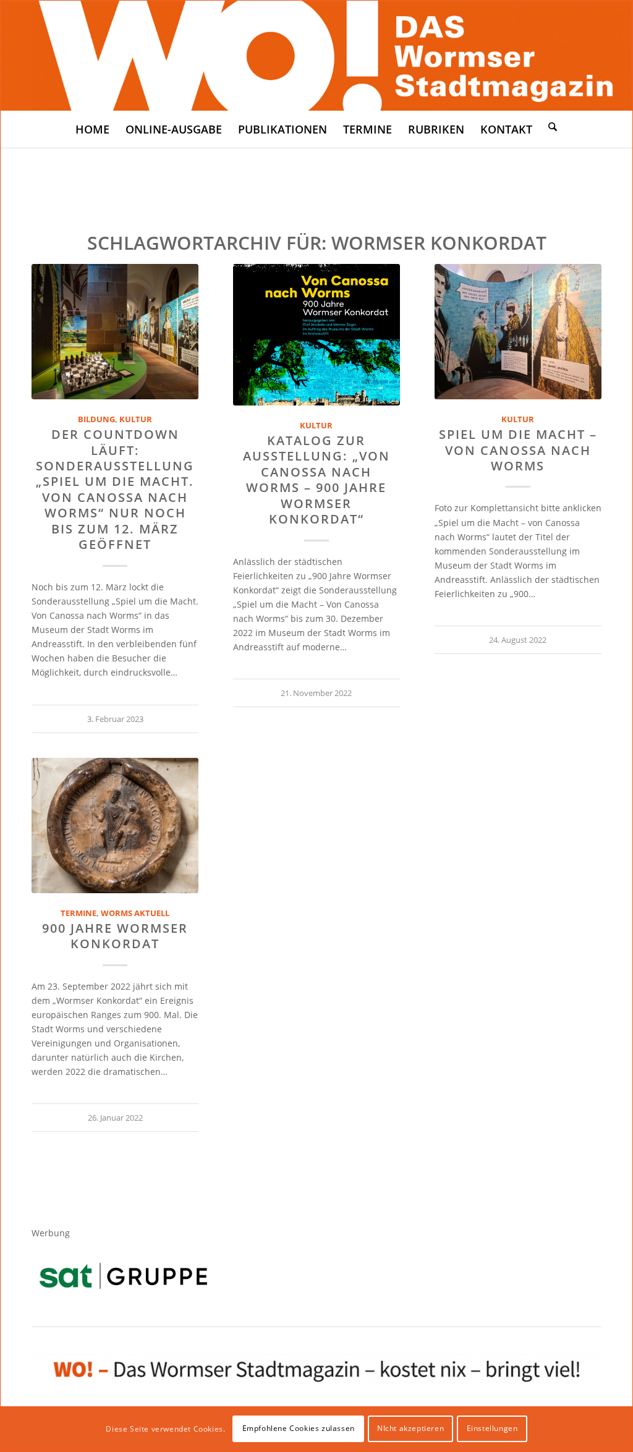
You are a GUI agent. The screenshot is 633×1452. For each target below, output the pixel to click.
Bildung (96, 419)
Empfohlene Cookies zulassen (298, 1428)
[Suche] (552, 126)
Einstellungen (492, 1428)
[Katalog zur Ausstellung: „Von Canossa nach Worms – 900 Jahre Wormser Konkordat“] (316, 334)
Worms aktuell (135, 913)
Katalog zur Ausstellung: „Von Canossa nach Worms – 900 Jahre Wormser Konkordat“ (316, 479)
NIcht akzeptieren (410, 1428)
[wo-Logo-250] (316, 56)
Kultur (135, 419)
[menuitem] (92, 129)
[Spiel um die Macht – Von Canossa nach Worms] (518, 331)
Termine (78, 913)
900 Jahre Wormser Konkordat (115, 936)
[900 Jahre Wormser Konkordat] (115, 825)
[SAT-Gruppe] (123, 1275)
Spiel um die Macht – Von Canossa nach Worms (518, 450)
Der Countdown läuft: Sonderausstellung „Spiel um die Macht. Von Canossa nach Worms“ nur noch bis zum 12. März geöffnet (115, 489)
